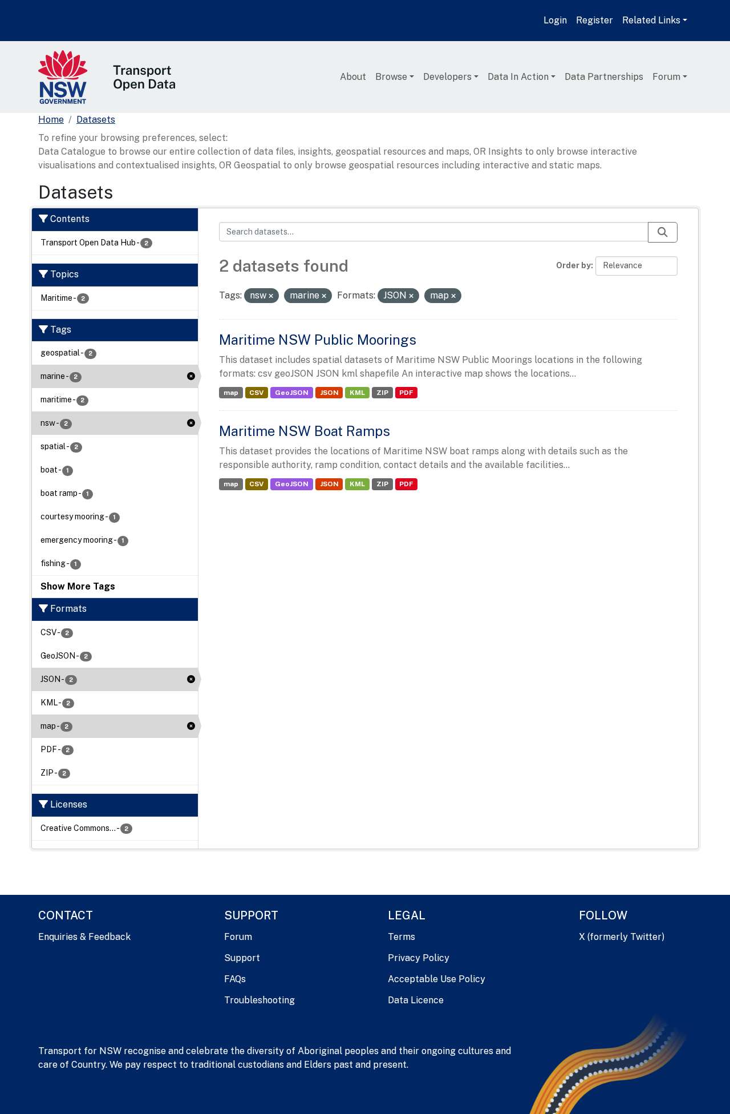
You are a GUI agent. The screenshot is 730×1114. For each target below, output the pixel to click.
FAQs (235, 979)
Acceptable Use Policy (436, 979)
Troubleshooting (259, 1000)
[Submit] (663, 232)
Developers (447, 76)
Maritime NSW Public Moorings (317, 340)
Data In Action (518, 76)
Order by (573, 265)
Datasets (95, 119)
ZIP (382, 393)
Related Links (651, 20)
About (353, 76)
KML (357, 393)
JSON (329, 393)
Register (594, 20)
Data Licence (416, 1000)
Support (242, 957)
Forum (666, 76)
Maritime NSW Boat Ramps (304, 431)
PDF (406, 393)
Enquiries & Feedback (84, 936)
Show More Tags (77, 586)
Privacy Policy (418, 957)
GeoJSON (292, 393)
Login (555, 20)
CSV (256, 393)
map (231, 393)
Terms (401, 936)
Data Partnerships (604, 76)
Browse (391, 76)
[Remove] (271, 296)
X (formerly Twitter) (621, 936)
